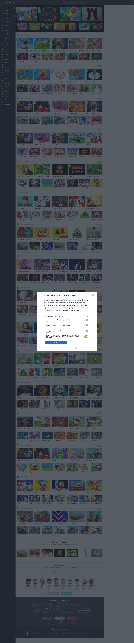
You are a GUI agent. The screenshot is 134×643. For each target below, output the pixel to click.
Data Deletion (58, 348)
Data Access (67, 348)
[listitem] (67, 316)
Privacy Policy (75, 348)
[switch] (86, 320)
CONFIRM (56, 342)
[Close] (93, 295)
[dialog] (67, 321)
